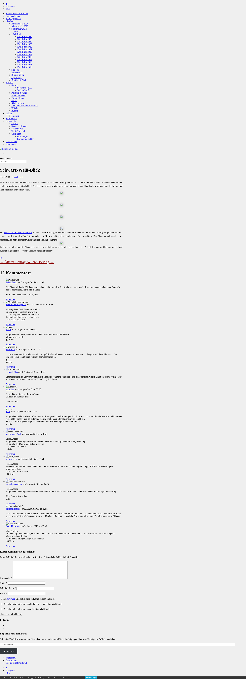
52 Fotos (15, 70)
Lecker (14, 123)
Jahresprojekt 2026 (19, 23)
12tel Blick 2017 (24, 59)
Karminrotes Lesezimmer (17, 13)
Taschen (15, 116)
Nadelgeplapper (13, 16)
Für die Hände (17, 98)
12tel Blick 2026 (24, 36)
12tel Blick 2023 (24, 44)
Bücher (14, 111)
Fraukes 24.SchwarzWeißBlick (18, 232)
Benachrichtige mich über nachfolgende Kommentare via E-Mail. (32, 604)
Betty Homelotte (13, 526)
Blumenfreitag (17, 75)
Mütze (14, 100)
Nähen (9, 113)
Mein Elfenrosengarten (16, 304)
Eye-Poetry (16, 77)
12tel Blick (16, 34)
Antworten (10, 299)
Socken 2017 (23, 90)
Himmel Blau (12, 372)
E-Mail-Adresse (8, 588)
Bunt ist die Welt (18, 80)
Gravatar (11, 599)
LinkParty (10, 21)
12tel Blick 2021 (24, 49)
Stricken (9, 82)
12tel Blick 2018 (24, 57)
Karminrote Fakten (25, 139)
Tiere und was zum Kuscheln (24, 105)
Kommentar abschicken (11, 614)
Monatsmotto (17, 72)
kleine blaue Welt (13, 434)
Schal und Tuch (18, 95)
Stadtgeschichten (18, 126)
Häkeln (14, 108)
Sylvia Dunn (11, 282)
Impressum (11, 144)
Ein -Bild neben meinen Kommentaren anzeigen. (29, 599)
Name (3, 583)
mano (8, 329)
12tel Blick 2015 (24, 64)
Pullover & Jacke (19, 93)
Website (3, 593)
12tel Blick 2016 (24, 62)
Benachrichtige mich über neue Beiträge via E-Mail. (26, 609)
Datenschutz (11, 141)
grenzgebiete (11, 459)
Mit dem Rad (17, 128)
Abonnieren (8, 651)
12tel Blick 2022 (24, 47)
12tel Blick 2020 (24, 52)
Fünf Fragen (22, 136)
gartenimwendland (14, 484)
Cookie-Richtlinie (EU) (16, 663)
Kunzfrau (10, 389)
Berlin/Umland (18, 131)
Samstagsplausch (13, 18)
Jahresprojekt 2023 (19, 26)
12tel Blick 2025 (24, 39)
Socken (14, 85)
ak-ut (8, 411)
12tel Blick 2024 (24, 41)
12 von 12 (15, 31)
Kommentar (6, 578)
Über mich (16, 134)
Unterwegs (11, 121)
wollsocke (10, 349)
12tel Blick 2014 (24, 67)
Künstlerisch (11, 118)
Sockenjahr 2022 (19, 29)
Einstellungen (91, 677)
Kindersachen (17, 103)
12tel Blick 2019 (24, 54)
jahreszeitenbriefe (13, 509)
